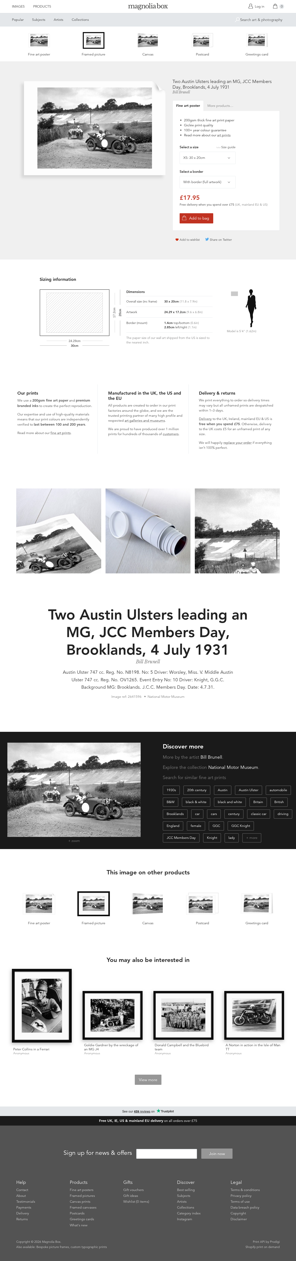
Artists (58, 20)
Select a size (208, 147)
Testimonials (25, 1201)
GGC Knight (240, 826)
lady (231, 838)
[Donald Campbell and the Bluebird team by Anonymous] (183, 1015)
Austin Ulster (248, 790)
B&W (170, 802)
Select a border (191, 171)
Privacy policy (241, 1196)
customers (171, 434)
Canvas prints (80, 1201)
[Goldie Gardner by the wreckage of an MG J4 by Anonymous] (113, 1015)
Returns (22, 1219)
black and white (230, 802)
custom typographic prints (89, 1247)
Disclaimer (239, 1219)
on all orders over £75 (148, 1121)
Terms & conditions (245, 1190)
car (197, 814)
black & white (196, 802)
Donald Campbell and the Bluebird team (182, 1047)
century (234, 814)
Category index (189, 1213)
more (253, 838)
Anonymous (21, 1053)
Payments (23, 1207)
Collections (80, 20)
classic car (258, 814)
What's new (79, 1225)
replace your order (237, 443)
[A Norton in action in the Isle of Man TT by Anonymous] (254, 1015)
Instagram (184, 1219)
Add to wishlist (190, 240)
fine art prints (60, 433)
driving (283, 814)
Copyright (238, 1213)
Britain (258, 802)
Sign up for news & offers (97, 1153)
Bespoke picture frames (52, 1247)
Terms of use (240, 1201)
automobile (278, 790)
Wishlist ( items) (136, 1201)
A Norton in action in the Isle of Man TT (253, 1047)
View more (148, 1079)
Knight (212, 838)
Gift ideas (130, 1196)
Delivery (205, 419)
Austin (223, 790)
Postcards (77, 1213)
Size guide (228, 147)
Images (18, 6)
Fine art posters (81, 1190)
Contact (22, 1190)
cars (214, 814)
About (21, 1196)
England (173, 826)
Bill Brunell (181, 92)
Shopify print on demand (263, 1247)
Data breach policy (245, 1207)
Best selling (186, 1190)
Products (42, 6)
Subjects (38, 20)
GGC (216, 826)
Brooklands (175, 814)
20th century (197, 790)
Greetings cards (82, 1219)
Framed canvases (83, 1207)
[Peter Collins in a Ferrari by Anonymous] (42, 1006)
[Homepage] (148, 7)
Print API (259, 1242)
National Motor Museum (233, 767)
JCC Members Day (181, 838)
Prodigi (275, 1242)
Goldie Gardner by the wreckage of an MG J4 (111, 1047)
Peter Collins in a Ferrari (31, 1049)
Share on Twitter (221, 240)
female (196, 826)
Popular (18, 20)
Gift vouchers (133, 1190)
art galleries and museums (145, 420)
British (279, 802)
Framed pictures (82, 1196)
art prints (224, 135)
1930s (171, 790)
